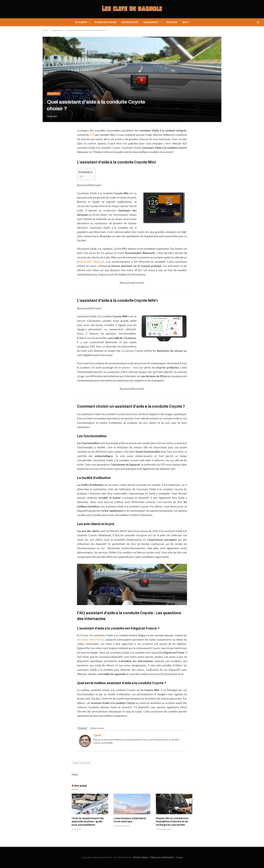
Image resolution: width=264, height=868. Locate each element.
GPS (92, 134)
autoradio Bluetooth (93, 261)
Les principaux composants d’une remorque (130, 820)
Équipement (151, 22)
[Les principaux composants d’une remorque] (132, 804)
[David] (85, 746)
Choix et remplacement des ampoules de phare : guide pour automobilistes (88, 821)
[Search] (258, 22)
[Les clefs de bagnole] (132, 9)
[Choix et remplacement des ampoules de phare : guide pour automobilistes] (90, 804)
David (97, 735)
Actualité (81, 22)
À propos (82, 728)
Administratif (129, 22)
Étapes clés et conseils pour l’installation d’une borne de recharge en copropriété (172, 821)
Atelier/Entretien (106, 22)
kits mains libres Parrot (90, 639)
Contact (179, 857)
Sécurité (172, 22)
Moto (185, 22)
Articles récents (97, 728)
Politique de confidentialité (162, 857)
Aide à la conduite (81, 763)
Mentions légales (140, 857)
